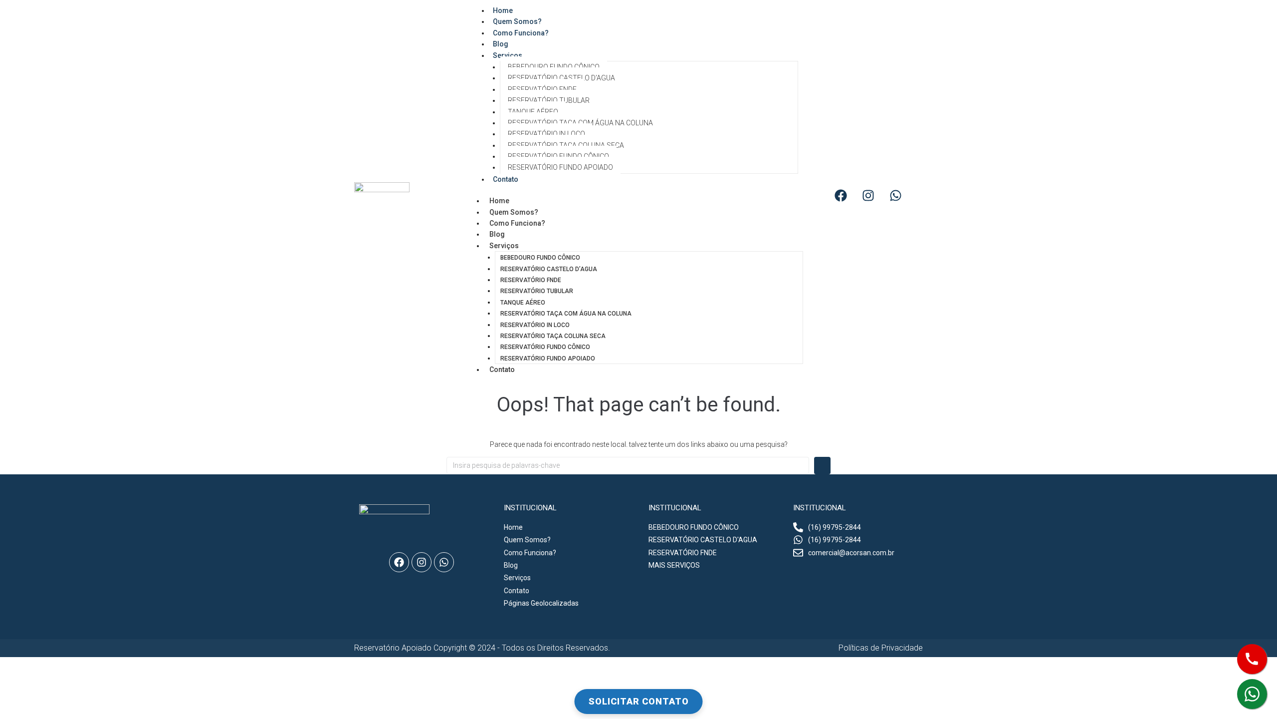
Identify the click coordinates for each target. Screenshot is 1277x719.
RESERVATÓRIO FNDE (542, 89)
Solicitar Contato (639, 701)
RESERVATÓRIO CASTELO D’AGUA (561, 78)
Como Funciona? (521, 33)
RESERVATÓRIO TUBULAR (549, 100)
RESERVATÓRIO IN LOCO (546, 134)
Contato (505, 179)
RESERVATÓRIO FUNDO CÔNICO (558, 156)
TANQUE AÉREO (533, 112)
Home (499, 201)
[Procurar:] (627, 465)
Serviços (507, 55)
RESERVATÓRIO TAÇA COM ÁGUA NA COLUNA (580, 123)
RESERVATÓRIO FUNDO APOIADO (560, 167)
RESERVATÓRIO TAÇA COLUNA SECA (566, 145)
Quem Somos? (513, 212)
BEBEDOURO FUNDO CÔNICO (554, 67)
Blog (497, 234)
